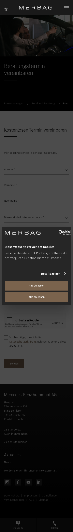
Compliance (49, 495)
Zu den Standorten (15, 442)
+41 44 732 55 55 (14, 415)
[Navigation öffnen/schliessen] (66, 7)
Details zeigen (50, 273)
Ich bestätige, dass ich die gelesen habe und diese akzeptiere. (37, 341)
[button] (18, 525)
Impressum (31, 495)
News (7, 462)
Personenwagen (14, 103)
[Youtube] (28, 482)
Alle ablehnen (37, 297)
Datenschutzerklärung (22, 342)
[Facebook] (18, 482)
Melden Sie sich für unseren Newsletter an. (30, 471)
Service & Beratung (43, 103)
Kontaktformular (14, 419)
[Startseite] (37, 7)
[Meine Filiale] (7, 8)
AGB (31, 500)
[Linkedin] (39, 482)
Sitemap (43, 500)
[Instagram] (7, 482)
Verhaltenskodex (14, 500)
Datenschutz (11, 495)
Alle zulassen (36, 285)
